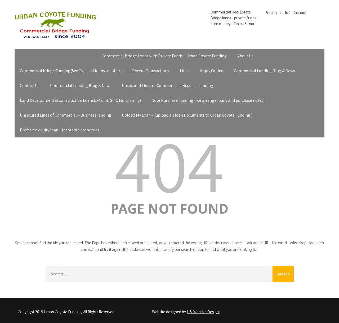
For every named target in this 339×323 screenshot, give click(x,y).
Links (184, 70)
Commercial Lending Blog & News (264, 70)
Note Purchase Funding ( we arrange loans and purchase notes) (208, 100)
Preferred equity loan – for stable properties (59, 130)
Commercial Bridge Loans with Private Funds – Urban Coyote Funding (164, 56)
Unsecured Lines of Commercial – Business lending (167, 85)
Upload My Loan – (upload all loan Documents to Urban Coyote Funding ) (187, 115)
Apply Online (211, 70)
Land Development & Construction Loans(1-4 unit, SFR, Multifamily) (80, 100)
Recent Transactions (150, 70)
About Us (245, 56)
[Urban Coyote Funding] (55, 39)
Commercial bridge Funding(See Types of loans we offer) (71, 70)
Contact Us (29, 85)
